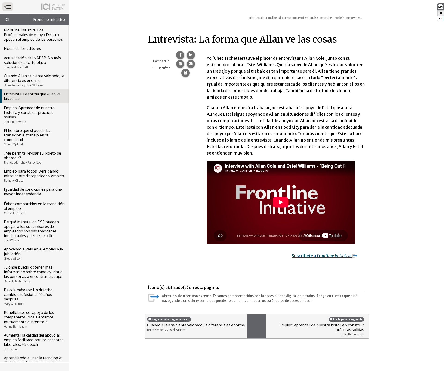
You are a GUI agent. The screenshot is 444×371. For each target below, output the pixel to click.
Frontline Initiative (49, 19)
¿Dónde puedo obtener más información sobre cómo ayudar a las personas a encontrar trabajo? (33, 274)
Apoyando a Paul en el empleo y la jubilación (33, 253)
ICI (7, 19)
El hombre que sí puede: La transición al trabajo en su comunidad (27, 137)
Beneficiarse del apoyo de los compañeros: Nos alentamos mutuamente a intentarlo (29, 319)
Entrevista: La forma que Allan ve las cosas (32, 96)
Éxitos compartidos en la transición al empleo (34, 208)
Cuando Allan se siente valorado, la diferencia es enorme (34, 80)
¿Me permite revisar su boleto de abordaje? (32, 157)
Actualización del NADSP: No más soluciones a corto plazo (32, 62)
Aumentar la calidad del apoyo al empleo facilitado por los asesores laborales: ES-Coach (33, 342)
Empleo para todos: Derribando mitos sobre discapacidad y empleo (34, 175)
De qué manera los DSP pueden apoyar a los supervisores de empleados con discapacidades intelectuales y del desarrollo (31, 230)
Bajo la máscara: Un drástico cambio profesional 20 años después (28, 296)
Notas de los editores (22, 48)
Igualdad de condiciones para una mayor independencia (33, 191)
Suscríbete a (322, 255)
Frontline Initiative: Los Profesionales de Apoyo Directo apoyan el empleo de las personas (33, 35)
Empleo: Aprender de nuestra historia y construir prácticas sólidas (29, 114)
